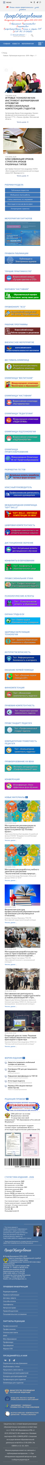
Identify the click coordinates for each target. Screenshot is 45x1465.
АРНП (5, 1336)
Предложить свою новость (13, 1370)
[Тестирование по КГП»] (22, 750)
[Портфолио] (22, 694)
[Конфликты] (22, 567)
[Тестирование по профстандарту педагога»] (22, 730)
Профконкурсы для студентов (14, 1379)
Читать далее (21, 122)
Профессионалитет (10, 1326)
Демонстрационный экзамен (18, 1078)
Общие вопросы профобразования (20, 1083)
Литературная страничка (20, 209)
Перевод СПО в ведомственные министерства (20, 1087)
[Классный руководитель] (22, 494)
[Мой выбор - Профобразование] (22, 331)
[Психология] (22, 603)
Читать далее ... (11, 840)
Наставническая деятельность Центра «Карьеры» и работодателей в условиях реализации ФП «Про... (22, 995)
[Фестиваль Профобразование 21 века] (22, 768)
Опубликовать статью (11, 1366)
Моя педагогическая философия (20, 204)
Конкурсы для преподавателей (15, 1376)
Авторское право (9, 1308)
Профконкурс (8, 1342)
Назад (5, 53)
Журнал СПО (8, 1349)
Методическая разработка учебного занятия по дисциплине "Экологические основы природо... (22, 871)
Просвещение (8, 1345)
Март (32, 55)
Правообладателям (10, 1311)
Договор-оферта (9, 1298)
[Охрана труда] (22, 621)
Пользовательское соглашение (15, 1314)
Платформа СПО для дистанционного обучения (22, 1070)
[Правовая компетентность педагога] (22, 712)
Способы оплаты (9, 1301)
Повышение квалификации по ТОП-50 (22, 1076)
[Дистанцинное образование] (22, 532)
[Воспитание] (22, 384)
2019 (27, 55)
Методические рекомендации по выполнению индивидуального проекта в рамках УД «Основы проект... (20, 828)
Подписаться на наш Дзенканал (15, 1363)
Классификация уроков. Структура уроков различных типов (19, 162)
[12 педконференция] (22, 786)
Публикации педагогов (20, 190)
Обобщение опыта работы (20, 195)
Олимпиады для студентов (13, 1383)
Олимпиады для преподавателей (15, 1373)
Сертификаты (8, 1304)
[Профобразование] (22, 260)
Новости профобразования (17, 1066)
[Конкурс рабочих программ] (22, 313)
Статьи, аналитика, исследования (20, 199)
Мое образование (10, 1339)
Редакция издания (10, 1291)
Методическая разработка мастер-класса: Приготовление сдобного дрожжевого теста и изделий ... (21, 953)
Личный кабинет (18, 35)
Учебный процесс (14, 1073)
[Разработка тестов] (22, 476)
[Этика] (22, 585)
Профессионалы (9, 1329)
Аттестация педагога (16, 1081)
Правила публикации (11, 1295)
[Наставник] (22, 295)
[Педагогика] (22, 420)
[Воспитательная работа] (22, 349)
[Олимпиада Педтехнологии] (22, 438)
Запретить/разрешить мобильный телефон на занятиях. (21, 1063)
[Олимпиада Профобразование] (22, 458)
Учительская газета (10, 1332)
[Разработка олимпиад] (22, 366)
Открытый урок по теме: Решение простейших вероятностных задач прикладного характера (21, 1037)
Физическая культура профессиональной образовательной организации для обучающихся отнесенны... (22, 912)
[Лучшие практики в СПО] (22, 278)
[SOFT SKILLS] (22, 514)
